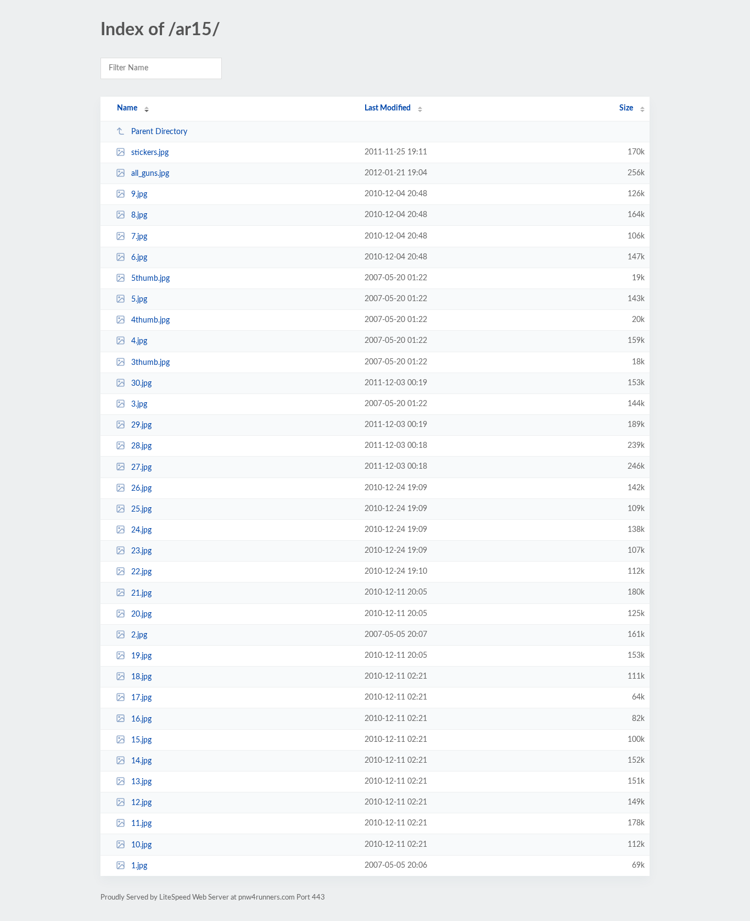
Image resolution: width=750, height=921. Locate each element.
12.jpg (141, 803)
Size (626, 108)
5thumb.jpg (150, 278)
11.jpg (141, 824)
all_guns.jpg (150, 173)
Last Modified (388, 108)
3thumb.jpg (150, 363)
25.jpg (141, 509)
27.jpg (141, 467)
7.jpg (139, 237)
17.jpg (141, 698)
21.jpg (141, 593)
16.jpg (141, 719)
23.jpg (141, 551)
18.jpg (141, 677)
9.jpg (139, 194)
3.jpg (139, 404)
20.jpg (141, 614)
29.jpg (141, 425)
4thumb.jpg (150, 320)
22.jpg (141, 572)
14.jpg (141, 761)
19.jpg (141, 656)
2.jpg (139, 635)
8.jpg (139, 215)
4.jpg (139, 341)
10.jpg (141, 845)
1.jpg (139, 866)
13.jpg (141, 782)
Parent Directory (159, 132)
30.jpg (141, 383)
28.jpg (141, 446)
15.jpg (141, 740)
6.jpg (139, 258)
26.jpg (141, 488)
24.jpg (141, 530)
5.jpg (139, 299)
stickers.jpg (150, 153)
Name (127, 108)
